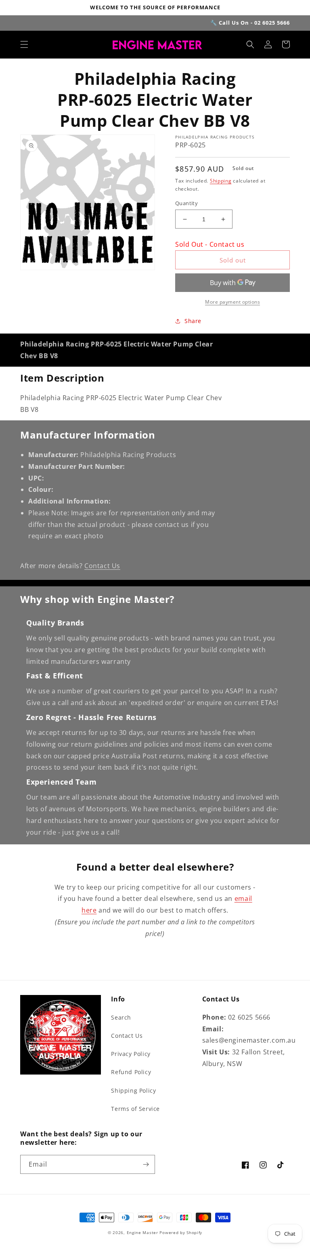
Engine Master (142, 1232)
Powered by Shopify (180, 1232)
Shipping (221, 180)
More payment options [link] (232, 301)
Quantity (186, 203)
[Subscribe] (146, 1164)
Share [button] (192, 321)
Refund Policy (131, 1072)
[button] (24, 44)
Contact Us (102, 565)
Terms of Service (135, 1108)
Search (121, 1017)
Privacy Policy (130, 1054)
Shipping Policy (133, 1090)
